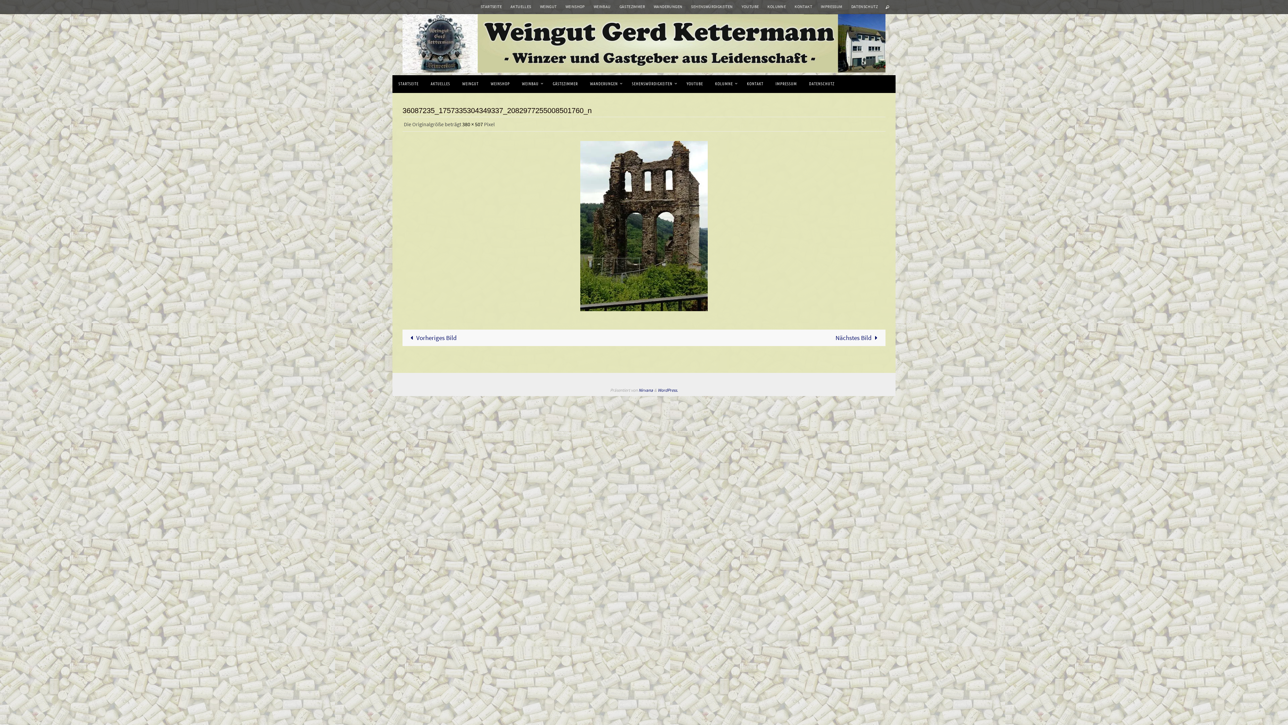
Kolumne (776, 6)
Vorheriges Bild (436, 338)
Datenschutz (864, 6)
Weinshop (575, 6)
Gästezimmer (632, 6)
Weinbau (602, 6)
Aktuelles (521, 6)
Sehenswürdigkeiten (712, 6)
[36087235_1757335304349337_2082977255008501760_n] (643, 226)
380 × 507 (472, 124)
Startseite (491, 6)
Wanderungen (668, 6)
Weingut (548, 6)
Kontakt (803, 6)
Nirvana (646, 390)
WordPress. (668, 390)
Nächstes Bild (854, 338)
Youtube (750, 6)
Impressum (832, 6)
